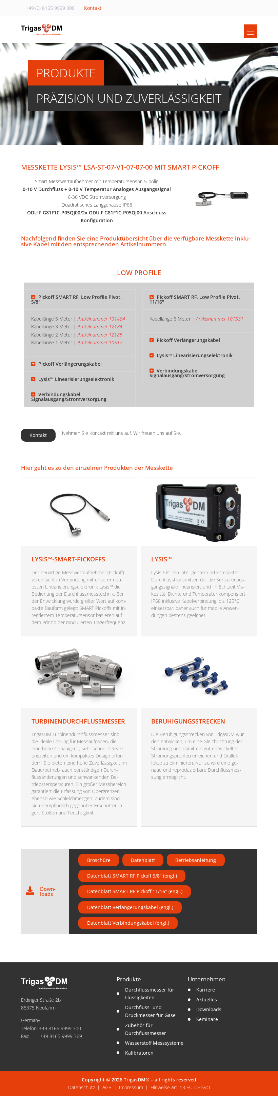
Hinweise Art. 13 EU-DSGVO (180, 1087)
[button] (80, 299)
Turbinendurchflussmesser (78, 721)
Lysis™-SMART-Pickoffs (68, 559)
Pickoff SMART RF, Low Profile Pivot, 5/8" (76, 299)
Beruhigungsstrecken (188, 721)
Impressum (131, 1087)
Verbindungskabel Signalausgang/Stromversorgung (68, 396)
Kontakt (92, 8)
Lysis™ (161, 559)
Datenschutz (81, 1087)
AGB (107, 1087)
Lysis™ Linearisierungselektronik (76, 379)
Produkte (129, 979)
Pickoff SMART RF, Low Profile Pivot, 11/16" (195, 299)
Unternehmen (206, 979)
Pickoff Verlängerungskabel (70, 364)
